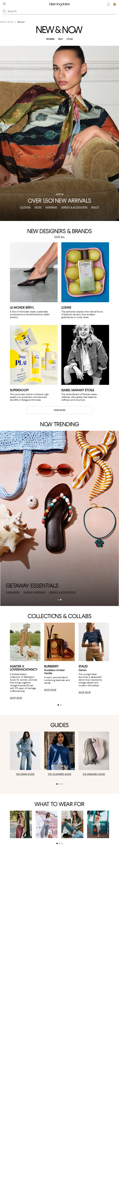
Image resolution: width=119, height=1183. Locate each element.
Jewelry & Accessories (74, 207)
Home (69, 39)
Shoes (38, 207)
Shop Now (12, 592)
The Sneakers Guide (94, 774)
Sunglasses (25, 592)
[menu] (4, 4)
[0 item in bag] (115, 4)
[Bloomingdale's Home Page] (59, 4)
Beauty (95, 207)
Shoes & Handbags (47, 592)
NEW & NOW (6, 22)
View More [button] (59, 410)
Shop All (59, 237)
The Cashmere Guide (59, 774)
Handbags (51, 207)
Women (50, 39)
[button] (58, 599)
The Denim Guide (25, 774)
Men (60, 39)
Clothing (25, 207)
